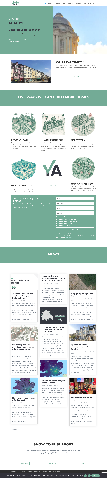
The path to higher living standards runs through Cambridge (53, 329)
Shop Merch (24, 463)
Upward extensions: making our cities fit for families (81, 347)
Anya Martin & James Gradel (22, 352)
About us (50, 3)
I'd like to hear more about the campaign (67, 219)
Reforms (58, 3)
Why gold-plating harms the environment (82, 295)
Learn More (76, 76)
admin (16, 301)
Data (50, 471)
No (89, 475)
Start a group (22, 471)
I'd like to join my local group (65, 223)
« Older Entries (15, 429)
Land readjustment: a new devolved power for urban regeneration (23, 347)
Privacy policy (95, 475)
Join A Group (53, 463)
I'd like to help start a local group (65, 225)
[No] (105, 475)
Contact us (70, 3)
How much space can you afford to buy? (23, 399)
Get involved (17, 41)
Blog (64, 3)
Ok (85, 475)
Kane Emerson (47, 385)
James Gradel (18, 403)
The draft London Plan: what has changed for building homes (22, 296)
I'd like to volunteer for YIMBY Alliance (67, 221)
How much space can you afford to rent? (53, 382)
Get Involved (91, 3)
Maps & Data (77, 3)
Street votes (14, 471)
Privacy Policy (56, 471)
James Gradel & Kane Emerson (81, 351)
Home (44, 3)
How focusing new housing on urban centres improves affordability (53, 278)
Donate (84, 3)
